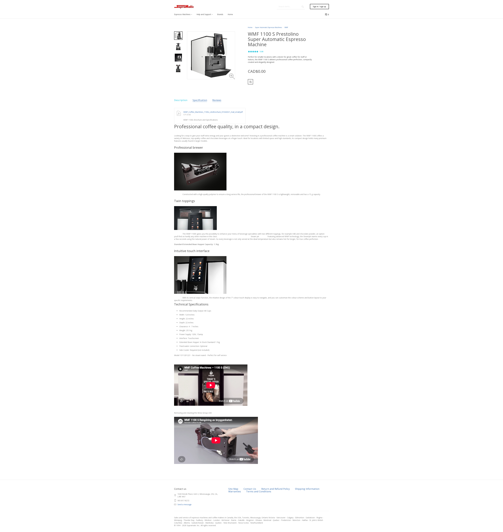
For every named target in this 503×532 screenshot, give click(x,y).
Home (250, 27)
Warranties (234, 491)
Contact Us (250, 489)
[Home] (184, 6)
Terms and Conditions (258, 491)
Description (180, 100)
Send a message (184, 504)
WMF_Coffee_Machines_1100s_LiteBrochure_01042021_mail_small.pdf (213, 112)
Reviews (216, 100)
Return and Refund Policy (275, 489)
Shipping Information (307, 489)
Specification (200, 100)
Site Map (233, 489)
